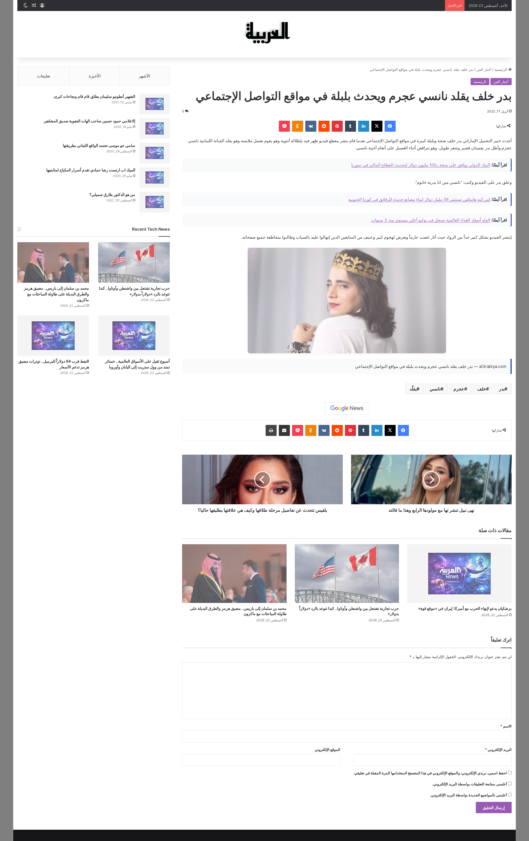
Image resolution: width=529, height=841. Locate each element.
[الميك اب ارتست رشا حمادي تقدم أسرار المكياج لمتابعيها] (154, 177)
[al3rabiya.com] (264, 34)
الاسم (506, 726)
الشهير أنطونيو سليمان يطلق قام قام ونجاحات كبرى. (94, 96)
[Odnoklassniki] (297, 126)
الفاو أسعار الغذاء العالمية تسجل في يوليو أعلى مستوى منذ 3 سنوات (430, 220)
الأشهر (144, 76)
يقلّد (413, 389)
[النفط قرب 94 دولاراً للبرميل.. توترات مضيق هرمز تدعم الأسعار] (53, 336)
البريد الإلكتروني (498, 749)
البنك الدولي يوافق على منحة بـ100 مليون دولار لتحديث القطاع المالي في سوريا (420, 165)
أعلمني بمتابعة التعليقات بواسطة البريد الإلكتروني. (469, 784)
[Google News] (347, 408)
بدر (501, 389)
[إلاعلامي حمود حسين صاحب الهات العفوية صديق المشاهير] (154, 128)
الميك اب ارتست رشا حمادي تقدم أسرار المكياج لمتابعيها (90, 170)
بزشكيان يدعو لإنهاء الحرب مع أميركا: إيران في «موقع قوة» (465, 608)
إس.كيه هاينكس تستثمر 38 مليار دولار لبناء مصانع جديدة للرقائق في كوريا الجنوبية (419, 199)
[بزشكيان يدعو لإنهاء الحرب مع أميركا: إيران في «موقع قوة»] (459, 573)
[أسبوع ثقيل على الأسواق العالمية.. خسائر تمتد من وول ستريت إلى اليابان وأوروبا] (134, 336)
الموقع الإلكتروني (327, 749)
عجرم (459, 389)
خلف (481, 389)
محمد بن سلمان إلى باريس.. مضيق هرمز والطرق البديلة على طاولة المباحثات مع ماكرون (56, 294)
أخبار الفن (484, 69)
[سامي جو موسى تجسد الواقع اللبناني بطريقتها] (154, 153)
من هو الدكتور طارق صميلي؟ (112, 194)
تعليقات (43, 76)
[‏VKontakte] (310, 126)
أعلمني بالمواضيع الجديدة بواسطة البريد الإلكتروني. (468, 795)
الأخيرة (95, 76)
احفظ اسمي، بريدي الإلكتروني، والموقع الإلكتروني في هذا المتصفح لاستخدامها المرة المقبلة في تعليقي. (430, 773)
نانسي (435, 389)
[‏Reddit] (324, 126)
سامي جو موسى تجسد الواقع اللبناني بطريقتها (99, 145)
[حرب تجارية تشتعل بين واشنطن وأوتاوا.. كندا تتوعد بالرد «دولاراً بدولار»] (347, 573)
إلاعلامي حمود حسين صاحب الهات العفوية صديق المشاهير (89, 120)
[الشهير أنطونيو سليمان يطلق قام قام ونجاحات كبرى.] (154, 104)
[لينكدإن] (363, 126)
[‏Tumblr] (350, 126)
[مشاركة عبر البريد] (284, 430)
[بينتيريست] (337, 126)
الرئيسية (501, 69)
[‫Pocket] (284, 126)
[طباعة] (271, 430)
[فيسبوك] (390, 126)
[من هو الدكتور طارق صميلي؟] (154, 202)
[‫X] (376, 126)
